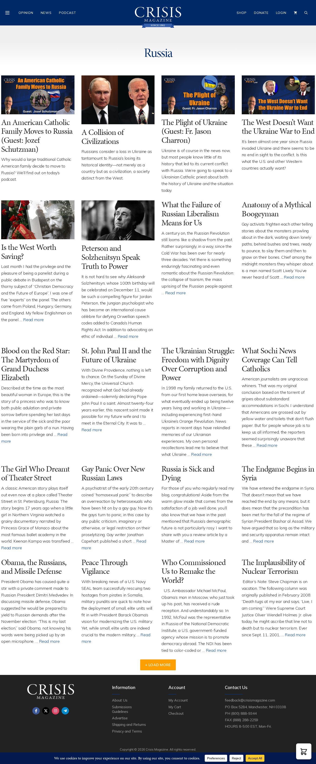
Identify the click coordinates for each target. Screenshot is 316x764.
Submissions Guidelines (122, 709)
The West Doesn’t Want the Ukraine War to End (278, 127)
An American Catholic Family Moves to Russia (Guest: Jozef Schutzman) (36, 136)
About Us (120, 700)
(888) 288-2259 (245, 719)
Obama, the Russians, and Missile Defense (33, 567)
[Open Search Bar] (306, 13)
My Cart (174, 707)
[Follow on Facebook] (36, 710)
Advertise (120, 718)
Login (281, 13)
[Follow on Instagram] (55, 710)
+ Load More (158, 664)
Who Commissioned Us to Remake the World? (193, 571)
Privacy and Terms (127, 731)
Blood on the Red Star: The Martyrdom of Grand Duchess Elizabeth (35, 364)
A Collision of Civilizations (102, 137)
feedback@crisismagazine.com (250, 700)
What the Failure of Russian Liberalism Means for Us (190, 213)
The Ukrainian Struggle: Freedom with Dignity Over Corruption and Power (197, 364)
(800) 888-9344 (243, 713)
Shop (242, 13)
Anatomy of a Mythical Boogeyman (276, 209)
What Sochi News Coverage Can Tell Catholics (269, 359)
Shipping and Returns (129, 724)
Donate (261, 13)
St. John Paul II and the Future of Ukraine (116, 355)
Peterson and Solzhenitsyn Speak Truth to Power (110, 257)
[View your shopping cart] (295, 13)
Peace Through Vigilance (104, 567)
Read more (33, 319)
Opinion (26, 13)
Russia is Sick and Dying (187, 473)
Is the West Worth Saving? (28, 252)
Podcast (67, 13)
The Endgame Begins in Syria (278, 473)
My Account (178, 700)
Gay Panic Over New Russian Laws (113, 473)
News (46, 13)
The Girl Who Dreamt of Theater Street (35, 473)
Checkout (176, 713)
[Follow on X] (46, 710)
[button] (303, 751)
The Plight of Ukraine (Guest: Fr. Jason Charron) (194, 131)
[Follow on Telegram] (65, 710)
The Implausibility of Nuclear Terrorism (273, 567)
